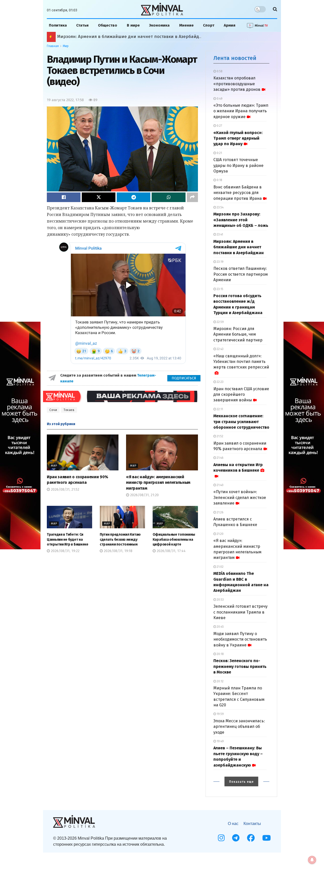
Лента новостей (234, 58)
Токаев (69, 410)
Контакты (252, 823)
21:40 (220, 485)
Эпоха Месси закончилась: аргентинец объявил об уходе (239, 726)
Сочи (53, 410)
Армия (229, 25)
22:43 (220, 349)
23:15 (219, 289)
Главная (53, 46)
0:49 (219, 98)
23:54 (220, 207)
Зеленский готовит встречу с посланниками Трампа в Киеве (240, 612)
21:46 (220, 458)
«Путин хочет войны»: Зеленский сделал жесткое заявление (239, 497)
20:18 (220, 654)
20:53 (220, 599)
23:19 (220, 262)
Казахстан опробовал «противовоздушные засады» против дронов (236, 84)
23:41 (219, 234)
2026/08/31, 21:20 (144, 495)
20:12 (220, 681)
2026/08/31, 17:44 (171, 551)
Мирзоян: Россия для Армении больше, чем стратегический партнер (237, 334)
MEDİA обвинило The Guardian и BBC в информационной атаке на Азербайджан (142, 36)
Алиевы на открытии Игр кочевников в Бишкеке (238, 467)
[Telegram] (235, 838)
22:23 (220, 382)
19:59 (220, 714)
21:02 (220, 567)
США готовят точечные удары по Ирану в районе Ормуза (238, 165)
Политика (58, 25)
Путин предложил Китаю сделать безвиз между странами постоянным (120, 539)
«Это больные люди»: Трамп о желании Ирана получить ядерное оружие (240, 111)
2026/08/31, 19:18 (117, 551)
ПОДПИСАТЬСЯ (184, 378)
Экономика (159, 25)
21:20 (220, 534)
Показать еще (241, 781)
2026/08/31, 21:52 (64, 489)
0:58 (219, 71)
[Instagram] (221, 838)
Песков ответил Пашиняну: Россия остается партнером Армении (240, 274)
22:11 (219, 409)
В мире (133, 25)
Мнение (186, 25)
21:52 (219, 436)
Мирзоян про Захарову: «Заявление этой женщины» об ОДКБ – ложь (240, 220)
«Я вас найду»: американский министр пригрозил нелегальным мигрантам (158, 482)
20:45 (220, 626)
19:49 (220, 741)
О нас (233, 823)
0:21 (219, 153)
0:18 (219, 180)
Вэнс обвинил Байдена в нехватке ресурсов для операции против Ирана (237, 193)
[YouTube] (266, 838)
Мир (66, 46)
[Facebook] (251, 838)
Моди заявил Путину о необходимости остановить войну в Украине (240, 639)
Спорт (208, 25)
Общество (107, 25)
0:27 (219, 125)
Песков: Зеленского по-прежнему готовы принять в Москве (240, 666)
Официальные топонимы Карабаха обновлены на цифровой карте (174, 539)
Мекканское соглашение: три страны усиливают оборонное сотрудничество (241, 421)
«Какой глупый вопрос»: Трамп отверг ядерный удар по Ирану (237, 138)
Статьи (82, 25)
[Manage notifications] (312, 860)
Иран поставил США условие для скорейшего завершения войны (241, 394)
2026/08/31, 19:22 (64, 551)
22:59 (220, 322)
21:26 (220, 512)
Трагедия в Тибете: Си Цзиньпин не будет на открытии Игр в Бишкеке (67, 539)
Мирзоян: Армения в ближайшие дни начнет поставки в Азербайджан (238, 247)
